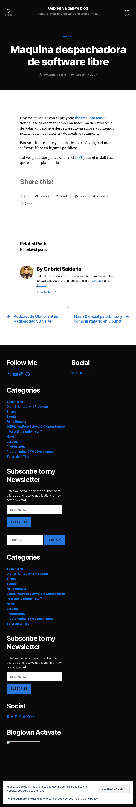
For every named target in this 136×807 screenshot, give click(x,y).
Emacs (11, 411)
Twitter (41, 285)
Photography (16, 446)
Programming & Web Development (31, 451)
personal (68, 36)
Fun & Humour (17, 421)
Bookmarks (15, 401)
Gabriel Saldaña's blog (68, 8)
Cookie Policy (89, 798)
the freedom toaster (91, 118)
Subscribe (19, 521)
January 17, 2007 (86, 74)
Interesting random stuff (24, 431)
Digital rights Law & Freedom (27, 406)
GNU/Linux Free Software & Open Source (36, 426)
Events (11, 416)
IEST (79, 157)
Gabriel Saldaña (56, 74)
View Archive (46, 292)
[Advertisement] (39, 108)
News (11, 436)
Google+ (97, 280)
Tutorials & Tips (18, 456)
